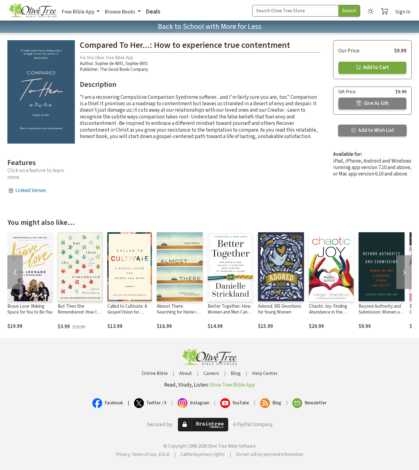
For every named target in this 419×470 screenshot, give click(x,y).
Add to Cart (375, 67)
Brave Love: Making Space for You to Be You (29, 309)
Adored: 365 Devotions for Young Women (279, 309)
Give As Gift (376, 103)
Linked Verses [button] (30, 190)
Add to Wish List (375, 130)
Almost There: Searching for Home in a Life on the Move (179, 312)
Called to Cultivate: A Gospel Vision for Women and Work (127, 312)
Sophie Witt (136, 63)
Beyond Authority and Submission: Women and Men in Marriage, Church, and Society (382, 315)
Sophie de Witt (109, 63)
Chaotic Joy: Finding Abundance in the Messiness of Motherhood (328, 315)
